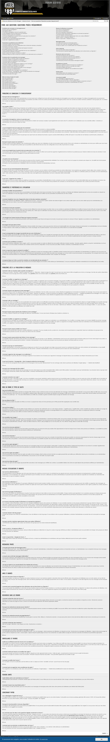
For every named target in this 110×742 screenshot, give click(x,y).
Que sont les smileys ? (7, 80)
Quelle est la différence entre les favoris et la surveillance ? (69, 64)
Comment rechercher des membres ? (64, 59)
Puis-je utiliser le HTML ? (7, 79)
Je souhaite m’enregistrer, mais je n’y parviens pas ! (14, 32)
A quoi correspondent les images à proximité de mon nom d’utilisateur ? (19, 50)
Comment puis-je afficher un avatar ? (11, 51)
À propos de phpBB (33, 698)
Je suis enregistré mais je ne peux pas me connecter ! (14, 33)
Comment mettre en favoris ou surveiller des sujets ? (68, 66)
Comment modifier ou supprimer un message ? (13, 60)
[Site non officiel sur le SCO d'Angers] (22, 8)
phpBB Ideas (77, 705)
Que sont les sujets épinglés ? (9, 85)
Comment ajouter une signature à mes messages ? (14, 61)
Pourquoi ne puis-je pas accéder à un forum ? (13, 66)
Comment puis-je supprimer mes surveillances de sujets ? (69, 68)
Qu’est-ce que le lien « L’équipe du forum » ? (66, 38)
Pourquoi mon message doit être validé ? (12, 72)
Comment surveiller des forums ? (63, 67)
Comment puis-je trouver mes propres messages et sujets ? (70, 60)
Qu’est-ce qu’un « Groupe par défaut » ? (65, 37)
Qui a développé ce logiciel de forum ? (65, 78)
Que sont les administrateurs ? (63, 29)
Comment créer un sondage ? (9, 62)
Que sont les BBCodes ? (7, 78)
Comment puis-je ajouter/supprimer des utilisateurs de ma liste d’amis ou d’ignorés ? (76, 51)
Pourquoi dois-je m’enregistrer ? (9, 29)
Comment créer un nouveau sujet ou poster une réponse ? (15, 58)
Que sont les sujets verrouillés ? (9, 87)
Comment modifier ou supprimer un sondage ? (13, 65)
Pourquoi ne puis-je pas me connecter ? (11, 34)
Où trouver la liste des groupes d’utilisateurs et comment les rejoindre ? (72, 33)
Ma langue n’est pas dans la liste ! (10, 49)
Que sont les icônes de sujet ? (9, 88)
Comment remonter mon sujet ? (9, 74)
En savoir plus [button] (44, 739)
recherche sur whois (96, 714)
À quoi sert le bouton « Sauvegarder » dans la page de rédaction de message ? (21, 71)
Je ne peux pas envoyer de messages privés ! (66, 43)
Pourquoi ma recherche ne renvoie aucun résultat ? (68, 56)
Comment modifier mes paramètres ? (11, 44)
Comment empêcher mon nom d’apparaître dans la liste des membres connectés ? (22, 45)
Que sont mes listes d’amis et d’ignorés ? (65, 49)
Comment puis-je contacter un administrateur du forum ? (69, 82)
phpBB (79, 227)
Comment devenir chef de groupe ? (64, 34)
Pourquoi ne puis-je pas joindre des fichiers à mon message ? (17, 67)
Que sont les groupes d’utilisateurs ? (64, 32)
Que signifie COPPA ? (7, 31)
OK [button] (101, 739)
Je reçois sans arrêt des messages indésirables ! (67, 44)
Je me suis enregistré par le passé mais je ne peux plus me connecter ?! (19, 36)
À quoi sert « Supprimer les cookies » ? (11, 39)
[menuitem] (11, 18)
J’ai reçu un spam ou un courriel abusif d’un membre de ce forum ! (71, 45)
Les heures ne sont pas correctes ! (10, 46)
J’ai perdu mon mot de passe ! (9, 37)
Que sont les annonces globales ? (10, 83)
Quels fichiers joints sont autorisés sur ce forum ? (67, 73)
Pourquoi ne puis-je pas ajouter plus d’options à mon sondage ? (17, 63)
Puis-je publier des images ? (9, 82)
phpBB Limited (43, 697)
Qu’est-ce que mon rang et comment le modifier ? (14, 53)
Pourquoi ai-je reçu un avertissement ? (11, 68)
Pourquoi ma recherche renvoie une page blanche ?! (68, 58)
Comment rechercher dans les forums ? (65, 55)
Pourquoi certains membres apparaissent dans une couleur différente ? (72, 36)
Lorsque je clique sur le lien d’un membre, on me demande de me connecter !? (22, 54)
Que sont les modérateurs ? (62, 31)
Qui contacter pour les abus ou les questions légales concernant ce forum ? (74, 81)
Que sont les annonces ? (8, 84)
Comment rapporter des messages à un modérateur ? (15, 70)
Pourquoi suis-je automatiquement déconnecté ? (13, 38)
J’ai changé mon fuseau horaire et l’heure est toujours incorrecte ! (17, 48)
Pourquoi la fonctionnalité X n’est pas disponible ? (67, 79)
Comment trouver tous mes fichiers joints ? (66, 74)
